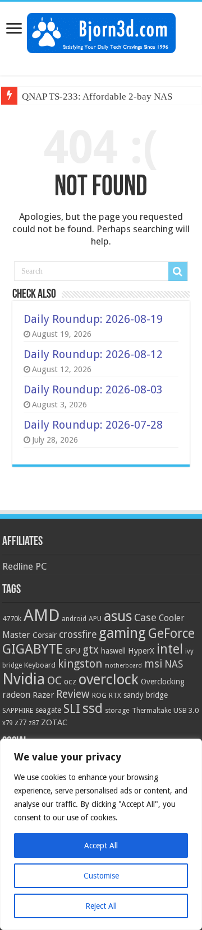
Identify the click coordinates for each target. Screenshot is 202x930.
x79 (7, 723)
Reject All (101, 905)
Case (145, 617)
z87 (34, 723)
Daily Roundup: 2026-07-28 (93, 424)
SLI (71, 709)
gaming (122, 633)
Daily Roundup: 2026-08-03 (93, 389)
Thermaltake (151, 711)
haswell (113, 650)
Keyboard (40, 665)
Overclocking (163, 681)
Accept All (101, 845)
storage (117, 710)
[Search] (177, 271)
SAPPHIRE (17, 710)
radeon (16, 695)
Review (73, 694)
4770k (11, 618)
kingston (80, 663)
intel (170, 649)
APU (95, 618)
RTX (115, 695)
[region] (101, 834)
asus (118, 616)
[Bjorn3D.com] (101, 30)
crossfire (78, 634)
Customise (101, 875)
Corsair (45, 635)
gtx (90, 650)
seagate (48, 710)
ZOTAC (54, 722)
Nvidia (23, 679)
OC (54, 680)
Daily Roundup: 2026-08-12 (93, 354)
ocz (70, 682)
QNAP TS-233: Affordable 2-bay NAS (97, 96)
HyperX (141, 651)
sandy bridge (145, 695)
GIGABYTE (32, 649)
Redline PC (24, 566)
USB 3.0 (186, 710)
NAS (173, 664)
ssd (92, 708)
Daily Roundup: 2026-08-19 (93, 319)
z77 (20, 722)
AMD (41, 615)
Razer (43, 695)
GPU (72, 650)
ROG (99, 695)
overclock (109, 679)
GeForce (171, 633)
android (74, 619)
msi (153, 663)
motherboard (123, 665)
